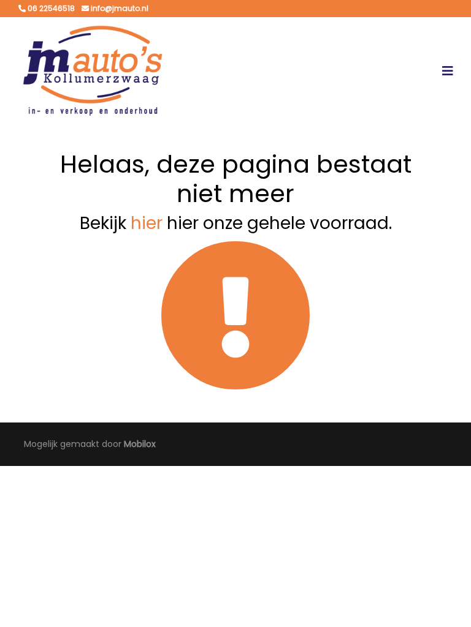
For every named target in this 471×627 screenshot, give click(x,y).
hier (147, 223)
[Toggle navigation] (447, 71)
